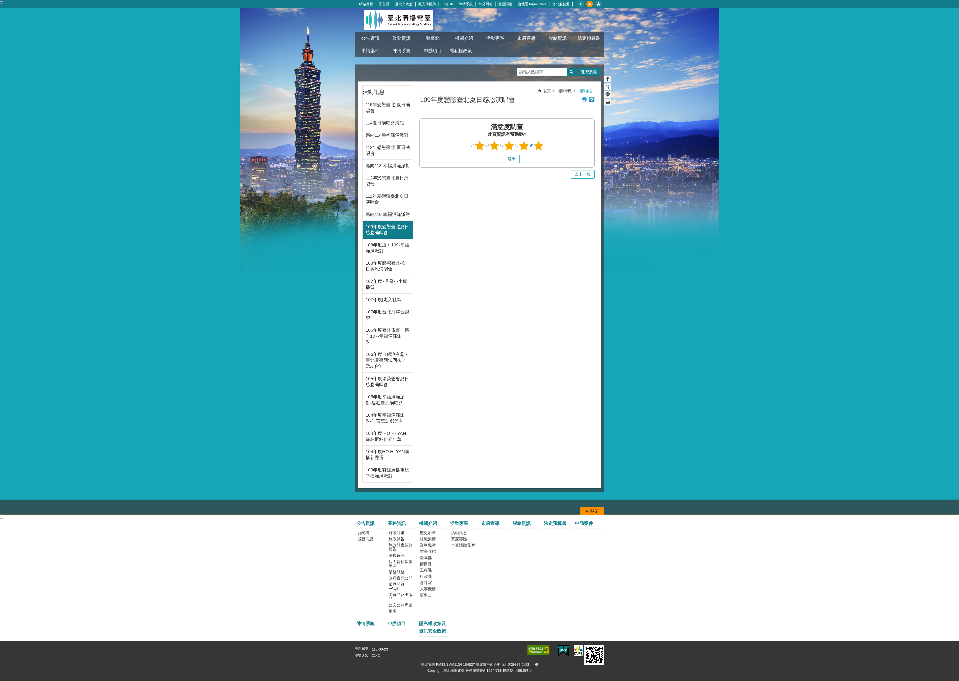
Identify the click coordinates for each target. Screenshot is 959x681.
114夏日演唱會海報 (385, 122)
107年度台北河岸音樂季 (387, 314)
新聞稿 (363, 533)
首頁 (547, 91)
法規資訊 (397, 555)
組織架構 (428, 539)
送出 (499, 159)
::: (1, 2)
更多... (394, 611)
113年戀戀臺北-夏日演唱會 (388, 150)
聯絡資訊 (558, 38)
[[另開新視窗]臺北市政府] (578, 650)
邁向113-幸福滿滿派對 (388, 165)
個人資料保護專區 (401, 564)
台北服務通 (561, 4)
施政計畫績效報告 (401, 547)
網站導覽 (366, 4)
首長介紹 (428, 551)
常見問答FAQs (397, 586)
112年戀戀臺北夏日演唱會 (387, 180)
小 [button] (580, 4)
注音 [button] (591, 99)
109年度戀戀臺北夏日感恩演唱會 (387, 229)
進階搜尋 (589, 72)
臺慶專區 (459, 539)
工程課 (426, 570)
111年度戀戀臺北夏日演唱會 (387, 199)
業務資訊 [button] (402, 38)
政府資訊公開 (401, 578)
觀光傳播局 (427, 4)
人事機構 (428, 589)
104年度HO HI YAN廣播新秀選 (387, 454)
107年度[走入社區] (384, 299)
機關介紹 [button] (464, 38)
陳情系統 (466, 4)
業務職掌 (428, 545)
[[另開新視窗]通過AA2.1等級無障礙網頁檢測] (538, 650)
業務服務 (397, 572)
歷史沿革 (428, 533)
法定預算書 (589, 38)
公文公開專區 (401, 605)
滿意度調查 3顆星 (509, 145)
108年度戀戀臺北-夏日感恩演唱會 (386, 266)
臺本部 (426, 558)
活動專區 (565, 91)
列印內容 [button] (584, 99)
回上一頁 (583, 174)
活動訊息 (586, 91)
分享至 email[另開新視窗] (607, 102)
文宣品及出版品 (401, 597)
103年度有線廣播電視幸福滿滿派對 (387, 472)
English (447, 4)
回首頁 (384, 4)
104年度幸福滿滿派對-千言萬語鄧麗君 (385, 418)
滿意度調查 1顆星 (479, 145)
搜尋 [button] (571, 72)
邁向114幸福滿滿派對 (387, 135)
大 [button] (598, 4)
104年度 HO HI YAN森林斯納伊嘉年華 (386, 436)
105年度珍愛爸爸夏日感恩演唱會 (387, 381)
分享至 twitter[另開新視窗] (607, 86)
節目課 (426, 564)
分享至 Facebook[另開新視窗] (607, 79)
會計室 (426, 583)
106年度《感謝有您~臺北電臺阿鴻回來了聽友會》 (386, 360)
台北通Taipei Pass (532, 4)
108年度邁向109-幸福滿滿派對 (387, 247)
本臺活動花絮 (463, 545)
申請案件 (370, 50)
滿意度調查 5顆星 (538, 145)
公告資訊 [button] (370, 38)
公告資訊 (366, 523)
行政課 (426, 576)
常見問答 (485, 4)
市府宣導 (526, 38)
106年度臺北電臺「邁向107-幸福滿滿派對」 (387, 336)
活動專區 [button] (495, 38)
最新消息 (365, 539)
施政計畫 (397, 533)
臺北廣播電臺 (398, 20)
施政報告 (397, 539)
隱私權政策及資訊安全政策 (465, 50)
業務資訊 (397, 523)
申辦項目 (433, 50)
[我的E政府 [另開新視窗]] (563, 651)
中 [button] (589, 4)
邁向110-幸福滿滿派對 (388, 214)
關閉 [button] (594, 511)
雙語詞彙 (505, 4)
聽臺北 (433, 38)
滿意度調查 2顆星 (494, 145)
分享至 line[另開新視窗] (607, 94)
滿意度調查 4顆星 (524, 145)
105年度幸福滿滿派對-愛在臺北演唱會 (385, 399)
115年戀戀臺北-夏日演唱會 (388, 107)
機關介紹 (428, 523)
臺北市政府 (404, 4)
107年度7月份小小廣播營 (386, 284)
